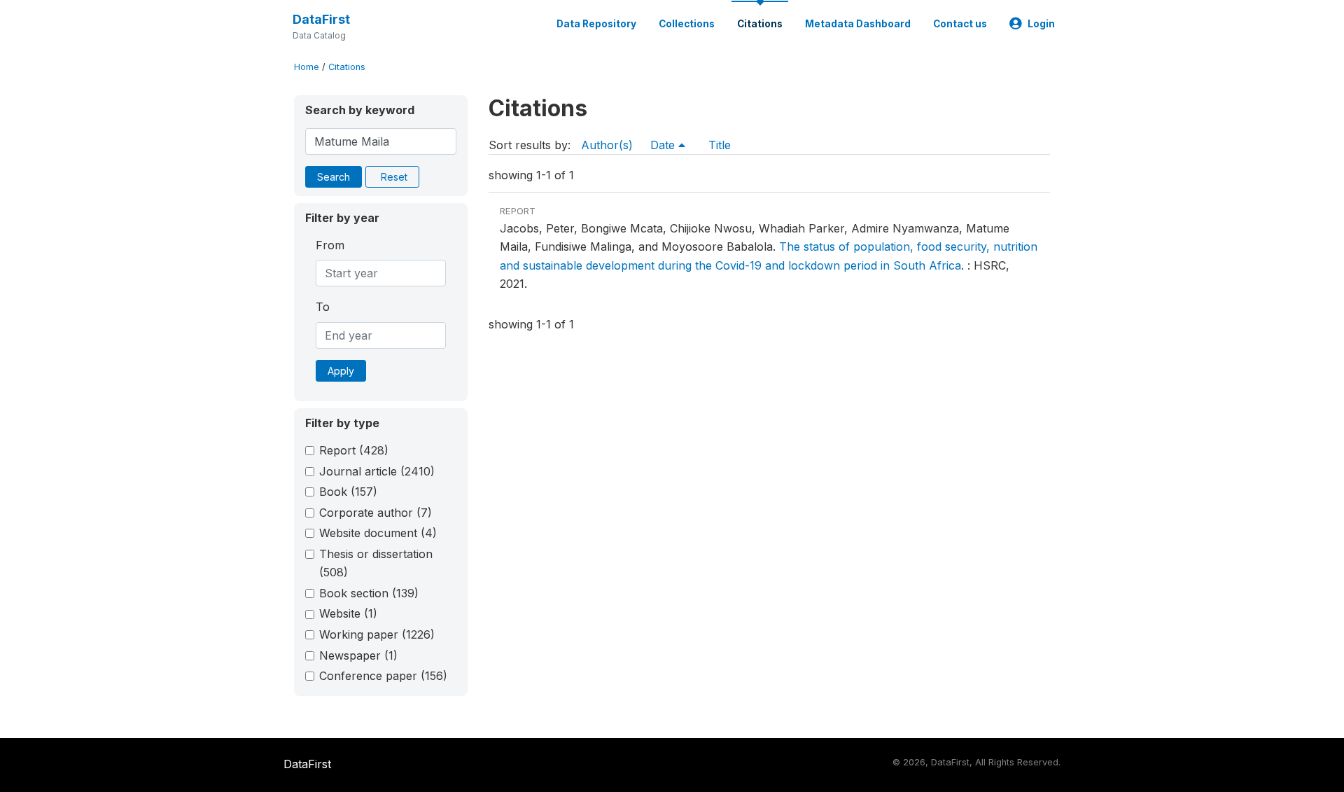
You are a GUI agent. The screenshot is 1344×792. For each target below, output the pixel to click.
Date (664, 145)
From (330, 245)
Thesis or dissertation (376, 563)
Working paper (377, 634)
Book (348, 492)
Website (348, 613)
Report (353, 450)
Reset (394, 177)
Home (306, 67)
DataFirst (321, 19)
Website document (378, 533)
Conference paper (383, 676)
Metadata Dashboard (858, 23)
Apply (341, 371)
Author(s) (607, 145)
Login (1041, 23)
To (323, 307)
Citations (760, 23)
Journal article (377, 471)
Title (719, 145)
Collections (687, 23)
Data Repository (596, 23)
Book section (369, 593)
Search (333, 177)
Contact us (960, 23)
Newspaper (358, 655)
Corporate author (375, 513)
